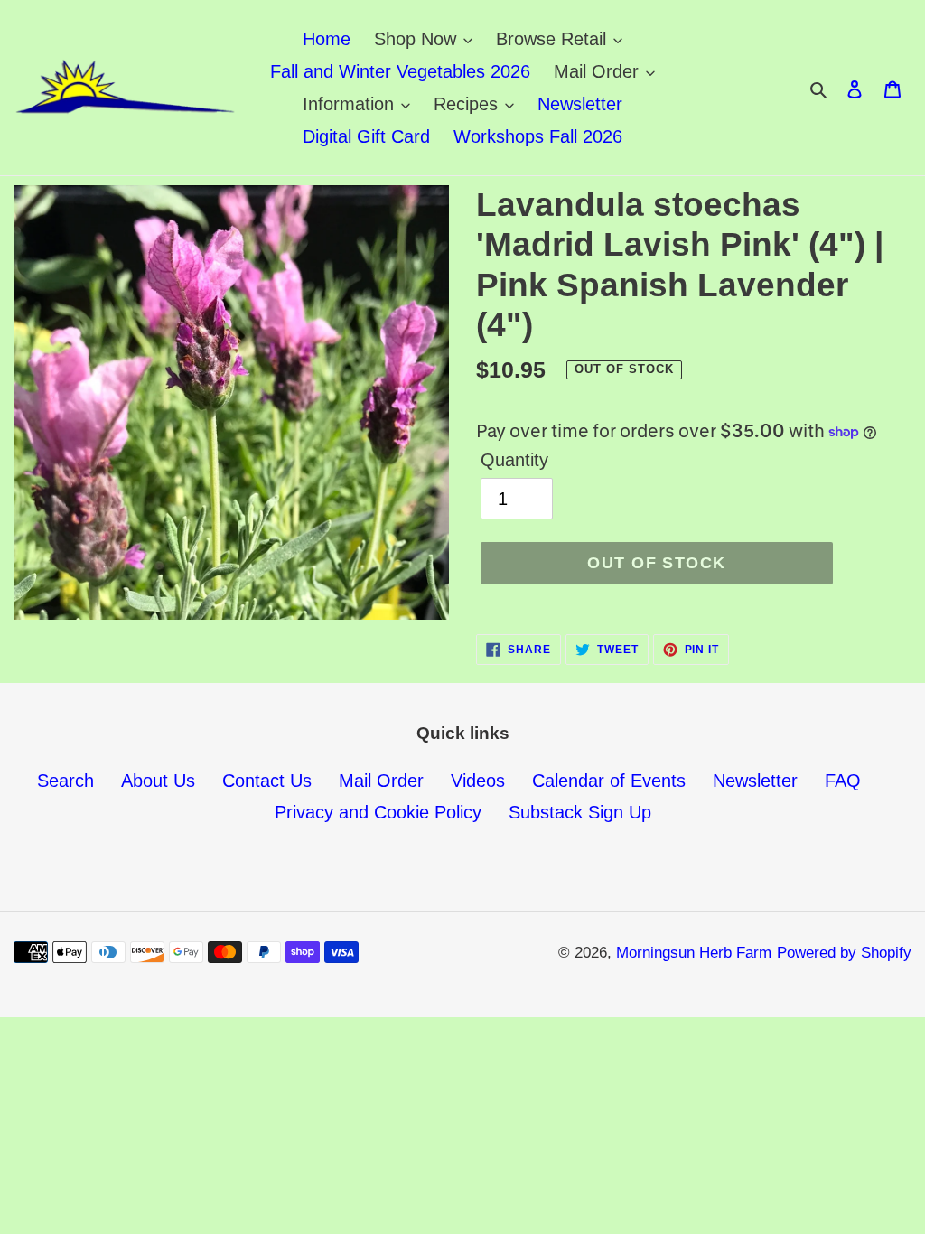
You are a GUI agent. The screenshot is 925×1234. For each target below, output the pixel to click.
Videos (478, 780)
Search (65, 780)
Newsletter (755, 780)
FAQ (843, 780)
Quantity (514, 460)
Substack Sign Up (580, 812)
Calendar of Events (609, 780)
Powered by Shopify (844, 952)
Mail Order (381, 780)
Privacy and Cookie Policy (378, 812)
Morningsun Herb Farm (693, 952)
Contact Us (267, 780)
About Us (158, 780)
